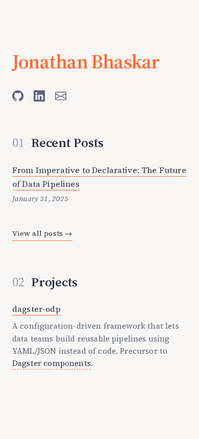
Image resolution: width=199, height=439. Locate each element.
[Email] (60, 96)
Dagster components (51, 363)
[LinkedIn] (39, 96)
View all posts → (42, 233)
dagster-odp (36, 308)
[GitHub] (17, 96)
